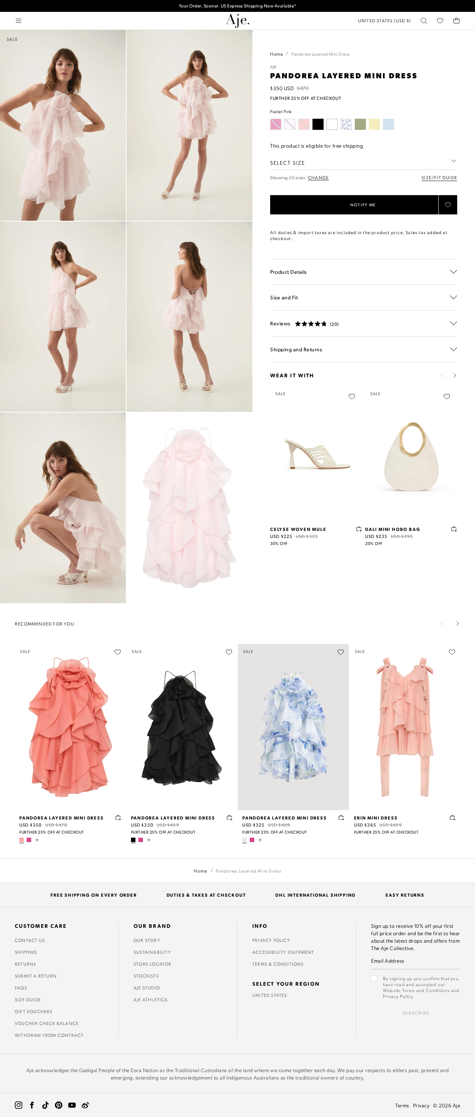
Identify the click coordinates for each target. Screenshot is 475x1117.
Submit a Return (36, 976)
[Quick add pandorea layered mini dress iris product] (341, 818)
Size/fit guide (439, 177)
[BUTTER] (374, 124)
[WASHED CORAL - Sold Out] (303, 124)
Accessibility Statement (283, 952)
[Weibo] (85, 1105)
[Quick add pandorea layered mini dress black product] (230, 818)
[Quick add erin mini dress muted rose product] (453, 818)
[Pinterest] (58, 1105)
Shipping (26, 952)
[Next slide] (454, 375)
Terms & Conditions (278, 964)
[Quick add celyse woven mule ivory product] (359, 529)
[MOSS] (360, 124)
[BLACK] (318, 124)
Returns (25, 964)
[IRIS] (346, 124)
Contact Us (30, 940)
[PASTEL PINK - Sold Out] (289, 124)
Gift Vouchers (34, 1011)
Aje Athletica (151, 999)
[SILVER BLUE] (388, 124)
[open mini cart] (456, 20)
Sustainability (152, 952)
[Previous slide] (442, 375)
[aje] (237, 20)
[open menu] (18, 20)
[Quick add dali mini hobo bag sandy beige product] (454, 529)
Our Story (147, 940)
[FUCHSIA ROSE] (29, 840)
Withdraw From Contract (49, 1035)
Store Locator (153, 964)
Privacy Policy (271, 940)
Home (276, 54)
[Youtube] (72, 1105)
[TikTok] (45, 1105)
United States (269, 995)
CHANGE (318, 177)
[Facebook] (32, 1105)
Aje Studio (147, 987)
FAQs (21, 987)
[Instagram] (18, 1105)
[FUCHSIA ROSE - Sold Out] (275, 124)
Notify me (363, 204)
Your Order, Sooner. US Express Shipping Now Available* (238, 6)
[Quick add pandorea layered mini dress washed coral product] (118, 818)
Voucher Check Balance (47, 1023)
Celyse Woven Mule (298, 529)
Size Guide (28, 999)
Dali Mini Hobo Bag (392, 529)
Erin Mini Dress (376, 818)
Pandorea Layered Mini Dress (61, 818)
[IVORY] (332, 124)
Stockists (146, 976)
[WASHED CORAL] (21, 840)
